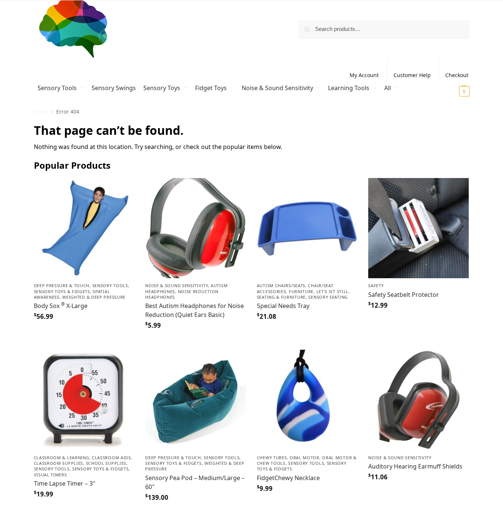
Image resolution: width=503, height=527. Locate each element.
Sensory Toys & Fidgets (62, 291)
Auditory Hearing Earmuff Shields (415, 466)
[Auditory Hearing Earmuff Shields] (418, 400)
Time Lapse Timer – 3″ (64, 483)
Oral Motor (304, 457)
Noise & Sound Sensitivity (176, 285)
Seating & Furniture (281, 297)
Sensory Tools (110, 285)
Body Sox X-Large (60, 305)
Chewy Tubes (272, 457)
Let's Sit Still (332, 291)
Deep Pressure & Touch (62, 285)
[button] (454, 91)
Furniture (301, 291)
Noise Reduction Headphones (182, 294)
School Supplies (106, 463)
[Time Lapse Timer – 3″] (84, 400)
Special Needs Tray (283, 306)
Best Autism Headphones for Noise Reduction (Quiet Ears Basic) (194, 310)
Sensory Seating (328, 297)
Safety (375, 285)
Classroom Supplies (58, 463)
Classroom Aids (111, 457)
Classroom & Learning (61, 457)
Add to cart (83, 333)
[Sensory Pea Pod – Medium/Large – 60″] (195, 400)
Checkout (456, 75)
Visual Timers (50, 474)
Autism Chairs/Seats (281, 285)
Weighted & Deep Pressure (93, 297)
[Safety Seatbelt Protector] (418, 228)
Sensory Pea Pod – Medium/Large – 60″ (195, 482)
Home (41, 111)
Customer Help (412, 75)
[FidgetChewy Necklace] (307, 400)
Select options (307, 504)
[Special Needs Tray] (307, 228)
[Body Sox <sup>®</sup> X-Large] (84, 228)
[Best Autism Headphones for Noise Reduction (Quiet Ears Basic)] (195, 228)
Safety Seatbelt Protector (403, 295)
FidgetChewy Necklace (288, 478)
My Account (364, 75)
